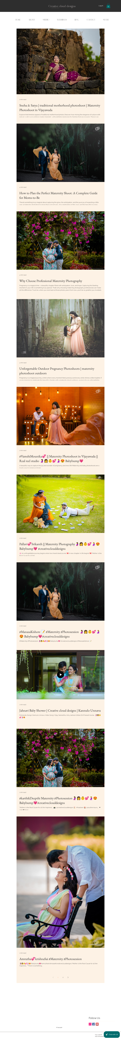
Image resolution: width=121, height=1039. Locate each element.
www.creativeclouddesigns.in (102, 1036)
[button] (108, 5)
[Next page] (68, 977)
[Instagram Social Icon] (90, 1024)
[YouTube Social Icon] (97, 1024)
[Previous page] (53, 977)
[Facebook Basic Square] (93, 1024)
